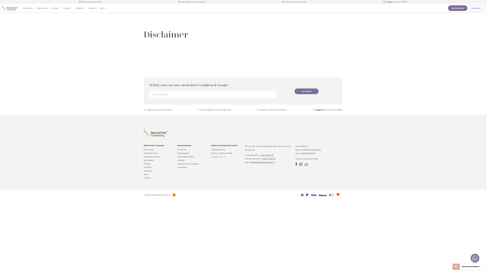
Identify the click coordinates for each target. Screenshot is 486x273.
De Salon (67, 8)
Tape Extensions (151, 153)
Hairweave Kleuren (152, 157)
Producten (27, 8)
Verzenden (182, 150)
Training (54, 8)
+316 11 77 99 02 (268, 159)
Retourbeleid (183, 153)
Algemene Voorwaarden (188, 164)
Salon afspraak (457, 8)
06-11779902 (403, 2)
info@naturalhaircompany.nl (262, 162)
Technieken (41, 8)
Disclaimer (182, 167)
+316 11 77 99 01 (266, 155)
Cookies (180, 160)
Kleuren (91, 8)
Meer (102, 8)
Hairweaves (149, 150)
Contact (147, 178)
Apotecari (80, 8)
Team (146, 174)
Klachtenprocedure (185, 157)
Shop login (476, 8)
